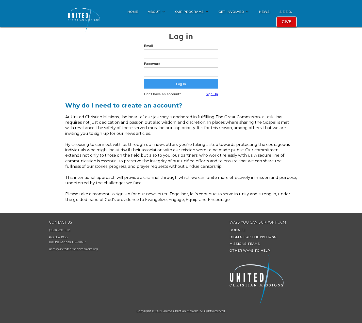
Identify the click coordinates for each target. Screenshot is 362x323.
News (264, 12)
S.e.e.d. (286, 12)
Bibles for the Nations (253, 237)
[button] (156, 11)
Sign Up (212, 94)
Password (152, 64)
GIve (286, 21)
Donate (237, 230)
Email (148, 46)
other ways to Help (250, 250)
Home (132, 12)
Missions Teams (245, 244)
